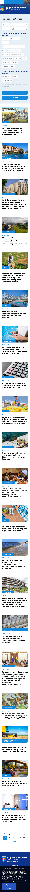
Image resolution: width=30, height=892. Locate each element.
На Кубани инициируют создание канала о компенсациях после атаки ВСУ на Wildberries (14, 350)
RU (25, 2)
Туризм (25, 58)
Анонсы (4, 50)
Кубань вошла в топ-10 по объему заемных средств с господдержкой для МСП (14, 716)
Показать (15, 92)
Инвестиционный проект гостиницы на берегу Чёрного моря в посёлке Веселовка (14, 456)
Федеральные (6, 76)
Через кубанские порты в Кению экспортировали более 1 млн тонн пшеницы (14, 750)
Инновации (5, 42)
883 (24, 838)
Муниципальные (7, 80)
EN (28, 2)
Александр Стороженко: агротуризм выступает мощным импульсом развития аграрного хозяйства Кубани (13, 278)
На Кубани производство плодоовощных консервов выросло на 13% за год (14, 529)
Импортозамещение (8, 66)
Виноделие (5, 62)
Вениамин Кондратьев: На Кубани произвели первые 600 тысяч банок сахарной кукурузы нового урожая (14, 420)
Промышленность (7, 58)
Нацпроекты (14, 62)
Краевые (14, 76)
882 (20, 838)
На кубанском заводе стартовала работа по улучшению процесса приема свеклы (12, 131)
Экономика (5, 54)
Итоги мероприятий (14, 50)
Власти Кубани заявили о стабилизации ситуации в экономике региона (14, 385)
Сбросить (15, 97)
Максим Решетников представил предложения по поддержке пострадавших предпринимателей (14, 493)
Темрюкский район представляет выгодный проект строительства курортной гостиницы (13, 167)
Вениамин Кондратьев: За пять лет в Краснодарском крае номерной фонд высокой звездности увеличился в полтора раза (15, 602)
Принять (9, 885)
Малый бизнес (15, 39)
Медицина (17, 58)
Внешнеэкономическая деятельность (13, 46)
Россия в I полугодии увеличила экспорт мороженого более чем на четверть (14, 639)
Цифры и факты (15, 54)
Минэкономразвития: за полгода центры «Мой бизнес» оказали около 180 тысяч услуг (14, 818)
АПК (22, 54)
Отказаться (8, 888)
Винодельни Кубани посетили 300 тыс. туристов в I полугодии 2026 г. (15, 784)
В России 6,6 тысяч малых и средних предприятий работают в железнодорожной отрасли (15, 241)
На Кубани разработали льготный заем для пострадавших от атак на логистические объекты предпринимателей (14, 204)
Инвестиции (5, 39)
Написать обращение (13, 2)
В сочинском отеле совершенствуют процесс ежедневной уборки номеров (14, 315)
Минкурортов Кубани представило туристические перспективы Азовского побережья (13, 564)
